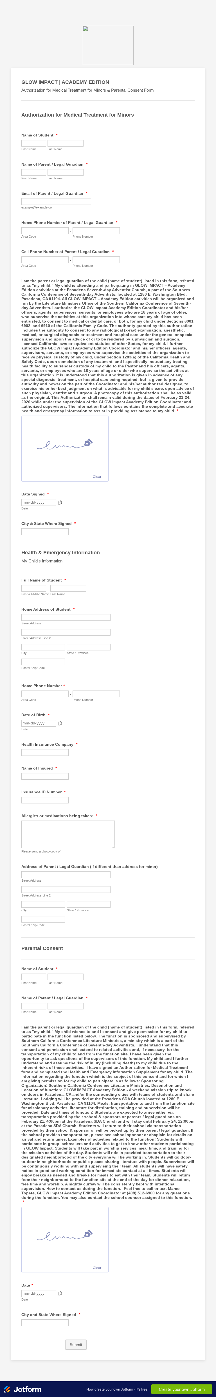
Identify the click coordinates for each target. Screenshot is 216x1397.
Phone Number (83, 236)
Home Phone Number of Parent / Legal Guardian (69, 222)
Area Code (28, 236)
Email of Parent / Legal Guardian (54, 193)
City (24, 653)
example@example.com (37, 207)
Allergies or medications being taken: (59, 816)
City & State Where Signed (48, 523)
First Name (29, 149)
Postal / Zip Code (33, 667)
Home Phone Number (43, 686)
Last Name (55, 149)
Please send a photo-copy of (40, 851)
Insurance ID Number (43, 792)
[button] (60, 502)
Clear (97, 476)
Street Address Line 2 (36, 638)
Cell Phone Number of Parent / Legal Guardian (67, 251)
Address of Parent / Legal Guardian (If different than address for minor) (89, 866)
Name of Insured (39, 768)
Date (24, 508)
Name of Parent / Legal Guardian (54, 164)
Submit (76, 1344)
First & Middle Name (35, 594)
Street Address (31, 623)
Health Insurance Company (49, 744)
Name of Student (39, 135)
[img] (65, 444)
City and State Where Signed (50, 1314)
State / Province (78, 653)
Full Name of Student (43, 580)
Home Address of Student (48, 609)
